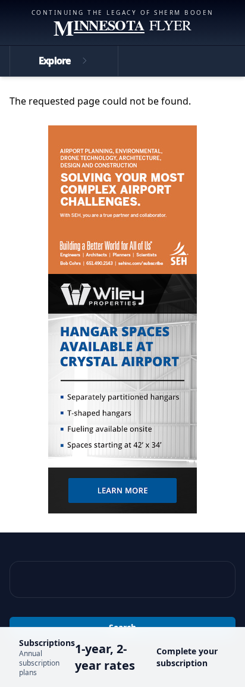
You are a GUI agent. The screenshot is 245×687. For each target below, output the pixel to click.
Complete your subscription (187, 657)
